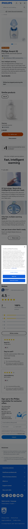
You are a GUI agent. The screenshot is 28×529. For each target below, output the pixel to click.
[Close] (24, 246)
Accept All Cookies (13, 280)
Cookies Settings (13, 272)
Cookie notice (18, 268)
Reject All (13, 276)
